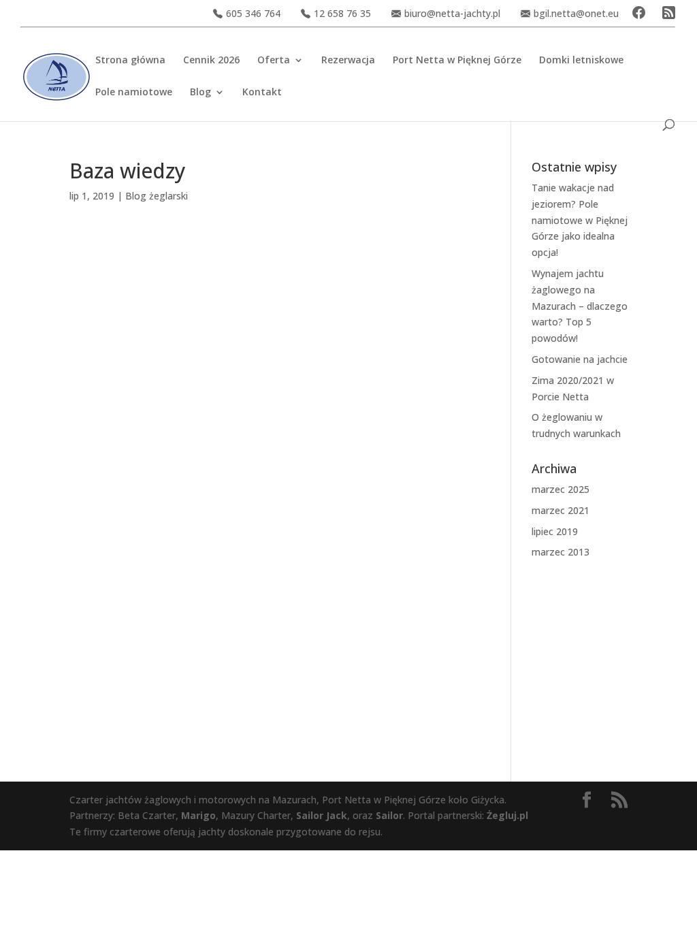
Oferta (273, 60)
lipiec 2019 (555, 531)
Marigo (198, 815)
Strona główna (130, 60)
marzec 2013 (560, 551)
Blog (200, 92)
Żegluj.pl (507, 815)
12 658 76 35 (342, 13)
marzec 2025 (560, 489)
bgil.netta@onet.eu (576, 13)
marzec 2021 (560, 510)
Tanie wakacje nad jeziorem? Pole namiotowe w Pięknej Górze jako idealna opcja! (580, 220)
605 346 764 (253, 13)
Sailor (389, 815)
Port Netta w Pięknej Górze (457, 60)
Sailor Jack (321, 815)
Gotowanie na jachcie (580, 359)
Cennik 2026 (211, 60)
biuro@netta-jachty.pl (452, 13)
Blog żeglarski (156, 195)
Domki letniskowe (581, 60)
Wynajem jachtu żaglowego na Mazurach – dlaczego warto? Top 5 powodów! (580, 305)
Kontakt (262, 92)
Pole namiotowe (133, 92)
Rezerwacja (348, 60)
